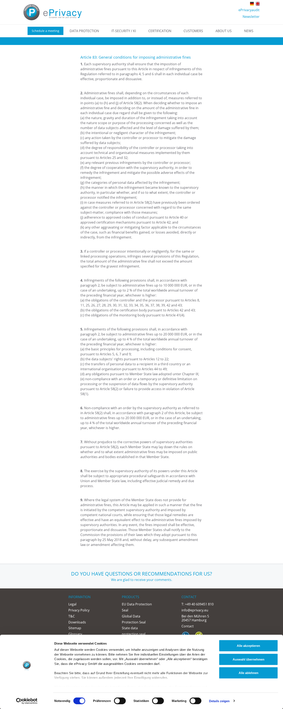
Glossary (75, 634)
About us (223, 31)
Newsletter (251, 16)
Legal (72, 604)
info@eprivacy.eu (194, 610)
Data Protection (84, 31)
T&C (71, 616)
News (248, 31)
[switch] (120, 700)
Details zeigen (219, 701)
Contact (187, 626)
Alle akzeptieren (248, 645)
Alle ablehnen (248, 673)
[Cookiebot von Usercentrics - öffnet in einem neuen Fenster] (27, 701)
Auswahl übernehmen (248, 659)
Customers (193, 31)
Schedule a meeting (45, 31)
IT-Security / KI (123, 31)
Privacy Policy (78, 610)
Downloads (77, 622)
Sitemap (74, 628)
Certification (159, 31)
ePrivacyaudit (249, 10)
